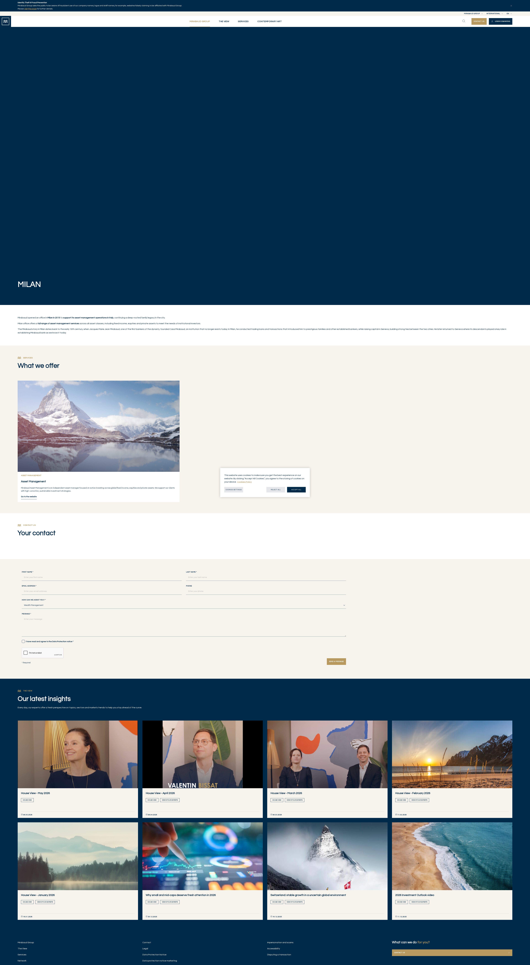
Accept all (296, 489)
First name (27, 572)
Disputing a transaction (279, 955)
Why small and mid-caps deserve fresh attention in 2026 (181, 895)
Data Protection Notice (154, 955)
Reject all (276, 489)
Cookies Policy (244, 482)
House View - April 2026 (160, 793)
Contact (146, 942)
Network (22, 961)
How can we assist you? (34, 600)
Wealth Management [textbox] (33, 605)
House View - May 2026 (35, 793)
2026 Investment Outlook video (414, 895)
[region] (265, 482)
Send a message (336, 661)
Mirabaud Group (26, 942)
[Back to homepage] (5, 21)
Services (22, 955)
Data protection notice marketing (159, 961)
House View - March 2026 (286, 793)
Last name (191, 572)
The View (22, 948)
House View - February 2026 (412, 793)
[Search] (463, 21)
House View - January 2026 (38, 895)
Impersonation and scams (280, 942)
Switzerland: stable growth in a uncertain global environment (308, 895)
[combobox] (184, 605)
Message (26, 614)
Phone (189, 586)
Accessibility (273, 948)
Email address (29, 586)
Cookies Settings (234, 489)
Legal (145, 948)
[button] (500, 21)
